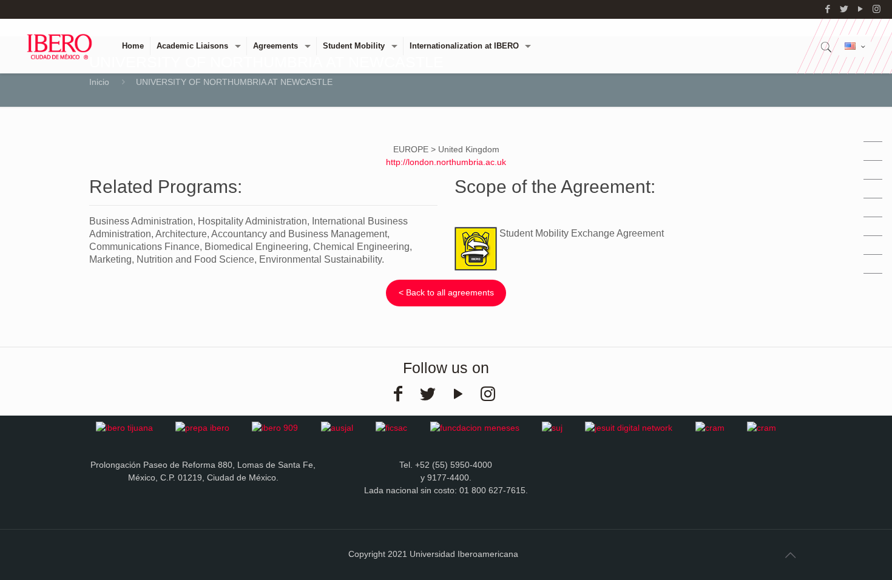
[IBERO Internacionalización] (59, 46)
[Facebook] (827, 9)
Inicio (99, 82)
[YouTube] (860, 9)
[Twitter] (843, 9)
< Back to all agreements (446, 292)
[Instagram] (876, 9)
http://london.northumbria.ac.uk (446, 162)
